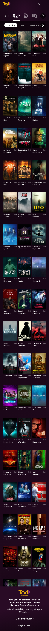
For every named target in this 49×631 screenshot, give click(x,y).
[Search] (38, 4)
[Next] (43, 16)
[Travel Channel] (6, 4)
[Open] (44, 4)
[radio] (6, 16)
